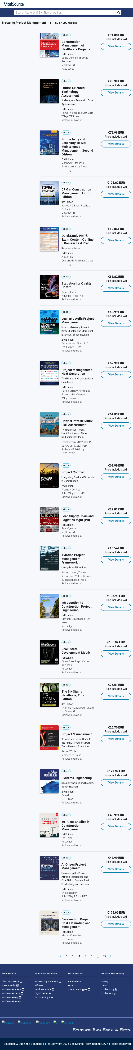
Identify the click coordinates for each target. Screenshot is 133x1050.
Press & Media (9, 985)
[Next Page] (110, 956)
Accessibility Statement (46, 981)
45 (104, 956)
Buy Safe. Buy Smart (44, 997)
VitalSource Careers (11, 989)
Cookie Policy (108, 989)
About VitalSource (10, 981)
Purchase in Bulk (43, 989)
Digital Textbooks (43, 993)
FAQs (70, 985)
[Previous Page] (60, 956)
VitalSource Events (11, 993)
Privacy (104, 981)
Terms (104, 985)
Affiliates (39, 985)
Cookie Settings (109, 993)
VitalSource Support (77, 989)
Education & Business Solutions (23, 1043)
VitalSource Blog (10, 997)
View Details (116, 46)
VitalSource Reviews (11, 1001)
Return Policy (74, 981)
